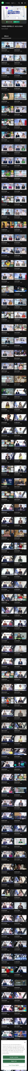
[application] (14, 13)
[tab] (6, 36)
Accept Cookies (14, 1057)
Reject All (14, 1061)
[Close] (25, 1042)
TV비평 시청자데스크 (7, 26)
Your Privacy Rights (14, 1065)
